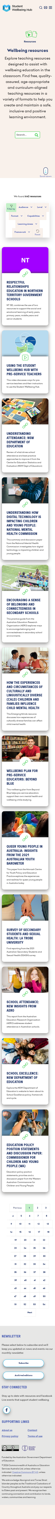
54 (44, 1304)
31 (16, 1264)
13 (48, 1224)
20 (25, 1240)
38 (44, 1272)
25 (34, 1248)
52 (25, 1304)
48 (25, 1296)
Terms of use (35, 1436)
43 (15, 1288)
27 (15, 1256)
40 (25, 1280)
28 (25, 1256)
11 (29, 1224)
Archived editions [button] (23, 1375)
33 (34, 1264)
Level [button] (39, 207)
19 (16, 1240)
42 (44, 1280)
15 (20, 1232)
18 (48, 1232)
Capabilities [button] (33, 216)
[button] (40, 7)
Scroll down (46, 176)
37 (34, 1272)
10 (20, 1224)
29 (34, 1256)
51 (16, 1304)
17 (39, 1232)
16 (30, 1232)
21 (35, 1240)
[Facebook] (6, 1410)
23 (15, 1248)
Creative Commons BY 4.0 (25, 1472)
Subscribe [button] (23, 1363)
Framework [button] (20, 232)
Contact (32, 1430)
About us (7, 1430)
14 (11, 1232)
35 (15, 1272)
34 (44, 1264)
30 (44, 1256)
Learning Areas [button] (25, 224)
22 (44, 1240)
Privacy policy (10, 1436)
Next (29, 1312)
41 (35, 1280)
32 (25, 1264)
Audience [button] (23, 207)
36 (25, 1272)
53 (34, 1304)
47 (15, 1296)
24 (25, 1248)
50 (44, 1296)
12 (39, 1224)
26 (44, 1248)
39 (15, 1280)
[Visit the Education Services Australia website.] (27, 1448)
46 (44, 1288)
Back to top (46, 1507)
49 (34, 1296)
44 (25, 1288)
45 (34, 1288)
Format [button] (14, 216)
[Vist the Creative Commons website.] (10, 1448)
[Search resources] (36, 135)
